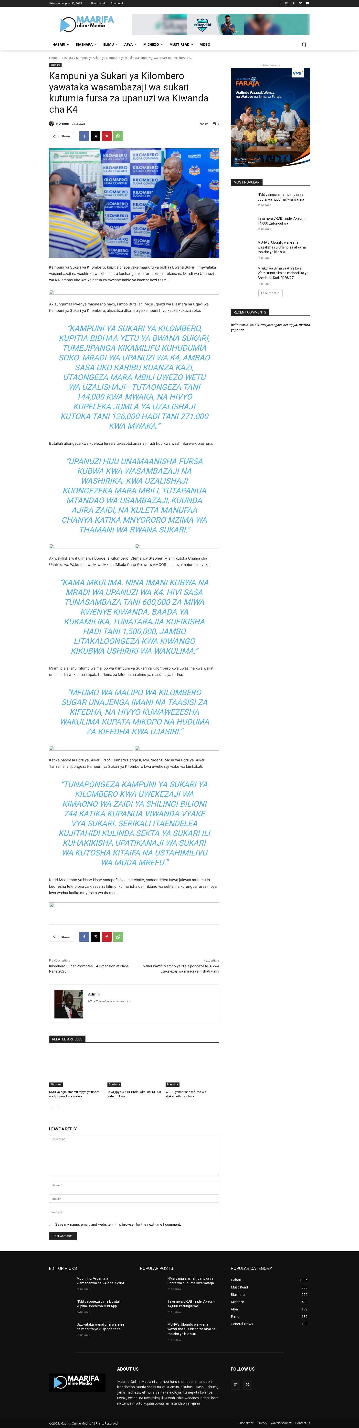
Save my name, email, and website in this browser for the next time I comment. (118, 1224)
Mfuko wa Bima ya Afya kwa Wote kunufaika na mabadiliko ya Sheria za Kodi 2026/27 (283, 273)
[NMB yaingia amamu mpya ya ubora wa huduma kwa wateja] (76, 1068)
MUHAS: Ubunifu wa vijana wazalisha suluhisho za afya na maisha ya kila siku (282, 247)
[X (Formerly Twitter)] (247, 1385)
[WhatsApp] (118, 136)
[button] (304, 44)
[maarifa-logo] (77, 1383)
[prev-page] (52, 1108)
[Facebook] (280, 3)
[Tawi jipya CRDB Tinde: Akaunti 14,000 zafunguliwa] (134, 1068)
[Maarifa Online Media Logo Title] (88, 25)
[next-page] (60, 1108)
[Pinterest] (107, 136)
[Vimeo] (300, 3)
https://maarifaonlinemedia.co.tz (109, 1001)
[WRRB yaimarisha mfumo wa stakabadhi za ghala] (192, 1068)
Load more (268, 293)
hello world (239, 325)
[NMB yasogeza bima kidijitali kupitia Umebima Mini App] (61, 1307)
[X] (293, 3)
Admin (64, 123)
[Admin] (52, 123)
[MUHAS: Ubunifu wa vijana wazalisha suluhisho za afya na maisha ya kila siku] (242, 248)
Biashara (67, 58)
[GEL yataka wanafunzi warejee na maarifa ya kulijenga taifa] (61, 1330)
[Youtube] (307, 3)
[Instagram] (287, 3)
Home (53, 58)
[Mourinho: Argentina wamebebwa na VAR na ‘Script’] (61, 1284)
